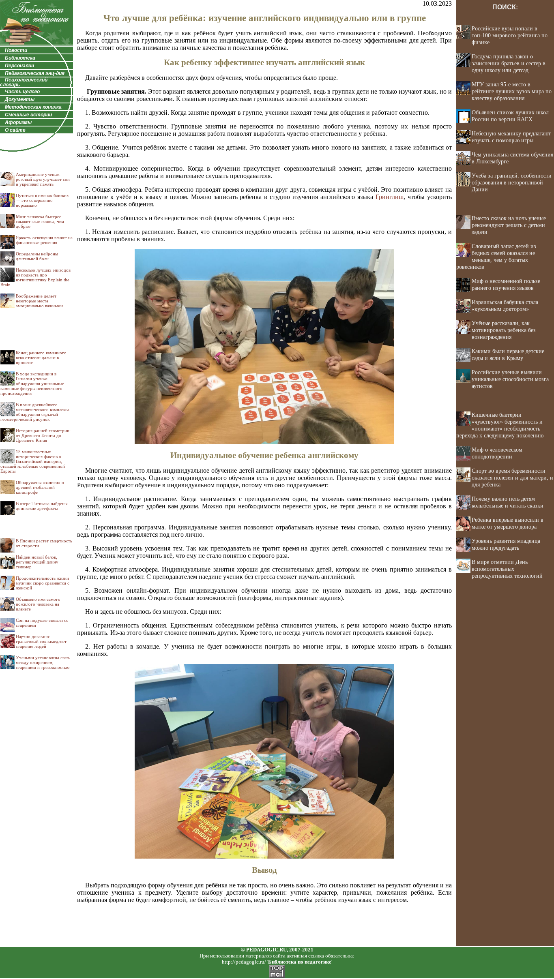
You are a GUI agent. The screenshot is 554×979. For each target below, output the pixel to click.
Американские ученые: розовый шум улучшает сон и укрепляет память (43, 179)
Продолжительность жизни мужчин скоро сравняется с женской (42, 583)
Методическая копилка (33, 107)
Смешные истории (28, 115)
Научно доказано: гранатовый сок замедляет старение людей (41, 641)
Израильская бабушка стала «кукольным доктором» (505, 305)
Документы (19, 99)
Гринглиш (390, 196)
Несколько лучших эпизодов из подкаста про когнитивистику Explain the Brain (35, 277)
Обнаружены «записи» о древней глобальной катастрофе (40, 487)
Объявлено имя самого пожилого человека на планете (38, 604)
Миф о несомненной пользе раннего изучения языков (506, 284)
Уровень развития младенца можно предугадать (506, 544)
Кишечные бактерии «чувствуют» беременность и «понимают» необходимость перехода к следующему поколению (499, 425)
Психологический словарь (23, 82)
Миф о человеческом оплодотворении (497, 453)
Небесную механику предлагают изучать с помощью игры (511, 137)
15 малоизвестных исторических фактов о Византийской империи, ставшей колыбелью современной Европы (32, 461)
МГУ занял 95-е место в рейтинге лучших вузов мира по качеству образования (512, 91)
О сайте (15, 130)
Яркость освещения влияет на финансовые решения (44, 240)
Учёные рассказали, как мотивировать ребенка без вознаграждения (504, 330)
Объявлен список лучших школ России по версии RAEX (510, 115)
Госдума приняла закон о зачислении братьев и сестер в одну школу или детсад (508, 63)
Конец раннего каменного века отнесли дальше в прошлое (41, 357)
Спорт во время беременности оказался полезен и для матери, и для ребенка (512, 477)
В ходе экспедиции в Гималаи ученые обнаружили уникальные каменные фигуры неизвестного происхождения (32, 383)
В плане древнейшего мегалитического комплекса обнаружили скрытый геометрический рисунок (34, 412)
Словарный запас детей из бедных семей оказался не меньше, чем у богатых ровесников (496, 256)
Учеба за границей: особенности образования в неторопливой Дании (512, 182)
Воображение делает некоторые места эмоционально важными (39, 300)
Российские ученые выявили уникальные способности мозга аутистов (510, 379)
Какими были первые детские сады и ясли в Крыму (508, 354)
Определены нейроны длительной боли (37, 256)
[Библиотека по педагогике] (36, 44)
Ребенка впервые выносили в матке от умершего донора (507, 523)
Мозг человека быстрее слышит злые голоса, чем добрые (40, 221)
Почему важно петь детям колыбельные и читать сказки (507, 502)
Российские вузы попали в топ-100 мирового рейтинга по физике (510, 35)
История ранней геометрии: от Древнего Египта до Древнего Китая (43, 435)
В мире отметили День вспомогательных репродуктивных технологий (507, 569)
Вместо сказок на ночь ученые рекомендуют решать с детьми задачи (509, 225)
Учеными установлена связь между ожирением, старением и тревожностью (43, 662)
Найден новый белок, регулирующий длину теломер (37, 562)
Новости (16, 50)
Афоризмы (18, 122)
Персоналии (19, 66)
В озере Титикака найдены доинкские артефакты (41, 506)
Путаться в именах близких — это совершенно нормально (42, 200)
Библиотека (20, 58)
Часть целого (22, 91)
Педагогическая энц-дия (34, 73)
